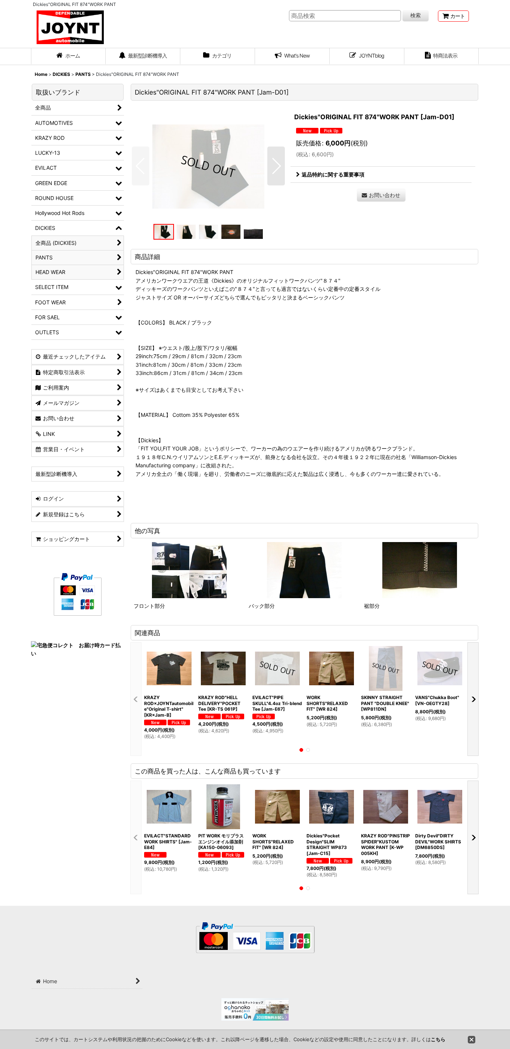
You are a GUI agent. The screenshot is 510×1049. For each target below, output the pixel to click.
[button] (140, 166)
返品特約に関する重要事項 (333, 174)
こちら (438, 1039)
